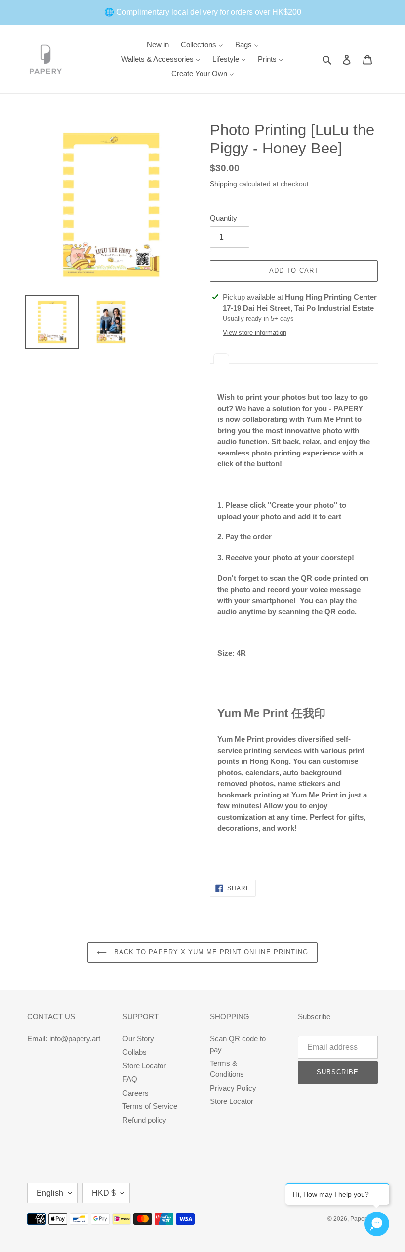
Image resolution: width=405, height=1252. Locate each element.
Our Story (138, 1038)
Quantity (223, 218)
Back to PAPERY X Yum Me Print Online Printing (210, 952)
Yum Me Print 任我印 (271, 713)
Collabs (134, 1052)
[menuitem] (158, 45)
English (50, 1193)
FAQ (129, 1079)
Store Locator (144, 1066)
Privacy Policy (233, 1088)
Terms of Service (149, 1106)
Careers (135, 1093)
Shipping (223, 184)
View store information (254, 332)
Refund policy (144, 1120)
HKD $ (104, 1193)
